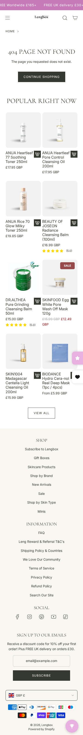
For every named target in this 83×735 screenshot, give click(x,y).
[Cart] (75, 17)
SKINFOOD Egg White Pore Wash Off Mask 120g (55, 307)
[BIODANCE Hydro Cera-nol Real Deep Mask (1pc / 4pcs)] (59, 351)
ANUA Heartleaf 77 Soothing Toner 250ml (19, 157)
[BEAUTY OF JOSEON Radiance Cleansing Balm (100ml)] (59, 199)
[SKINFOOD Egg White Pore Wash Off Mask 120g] (59, 277)
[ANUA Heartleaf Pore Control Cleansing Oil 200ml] (59, 130)
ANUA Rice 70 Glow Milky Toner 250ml (18, 226)
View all (41, 413)
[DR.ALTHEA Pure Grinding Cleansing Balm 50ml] (23, 277)
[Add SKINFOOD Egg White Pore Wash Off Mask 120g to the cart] (74, 301)
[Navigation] (7, 17)
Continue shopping (42, 77)
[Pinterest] (41, 616)
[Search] (64, 17)
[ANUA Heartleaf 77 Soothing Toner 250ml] (23, 130)
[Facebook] (17, 616)
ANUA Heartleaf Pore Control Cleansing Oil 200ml (56, 160)
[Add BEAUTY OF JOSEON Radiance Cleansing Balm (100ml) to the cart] (74, 222)
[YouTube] (53, 616)
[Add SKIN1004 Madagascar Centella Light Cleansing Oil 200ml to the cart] (37, 375)
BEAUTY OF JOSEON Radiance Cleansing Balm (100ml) (55, 230)
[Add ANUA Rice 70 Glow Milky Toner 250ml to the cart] (37, 222)
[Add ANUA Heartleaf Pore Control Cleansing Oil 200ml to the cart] (74, 154)
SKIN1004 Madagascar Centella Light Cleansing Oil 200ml (17, 383)
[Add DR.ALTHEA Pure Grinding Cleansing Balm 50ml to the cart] (37, 301)
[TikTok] (65, 616)
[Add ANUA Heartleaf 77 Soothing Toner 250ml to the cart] (37, 154)
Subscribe (41, 675)
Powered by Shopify (41, 729)
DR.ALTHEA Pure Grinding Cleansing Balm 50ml (19, 307)
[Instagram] (29, 616)
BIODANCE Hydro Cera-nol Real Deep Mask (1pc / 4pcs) (56, 381)
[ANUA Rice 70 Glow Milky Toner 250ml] (23, 199)
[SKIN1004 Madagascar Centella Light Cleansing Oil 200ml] (23, 351)
